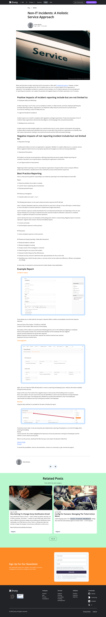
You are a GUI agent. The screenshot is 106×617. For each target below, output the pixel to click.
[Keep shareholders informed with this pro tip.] (55, 466)
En (23, 2)
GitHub (93, 593)
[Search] (26, 2)
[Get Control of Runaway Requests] (50, 466)
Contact (44, 593)
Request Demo (91, 2)
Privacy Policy (86, 611)
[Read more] (30, 509)
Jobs (51, 2)
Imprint (95, 611)
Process (19, 444)
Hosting (60, 595)
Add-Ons (75, 597)
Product (31, 2)
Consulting (60, 597)
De (20, 2)
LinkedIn (93, 601)
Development (61, 600)
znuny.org (94, 597)
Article (34, 8)
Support (60, 593)
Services (39, 2)
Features (75, 595)
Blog (46, 2)
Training (60, 599)
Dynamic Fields (21, 442)
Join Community (79, 2)
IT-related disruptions (62, 85)
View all (53, 539)
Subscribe (71, 572)
